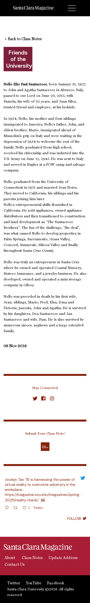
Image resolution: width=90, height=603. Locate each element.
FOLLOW (74, 518)
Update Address (63, 558)
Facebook (55, 583)
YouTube (33, 583)
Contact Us (14, 565)
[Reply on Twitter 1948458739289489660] (8, 508)
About (9, 558)
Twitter (13, 583)
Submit (45, 446)
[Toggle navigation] (71, 8)
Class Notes (32, 558)
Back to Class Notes (23, 39)
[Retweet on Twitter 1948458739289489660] (17, 508)
